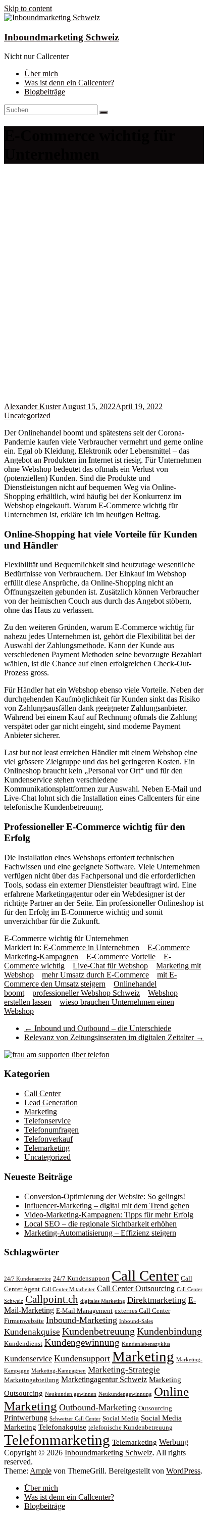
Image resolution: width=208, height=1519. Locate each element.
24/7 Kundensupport (81, 1278)
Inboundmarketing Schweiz (61, 37)
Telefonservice (47, 1120)
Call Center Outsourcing (136, 1288)
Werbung (173, 1442)
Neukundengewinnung (125, 1394)
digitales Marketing (102, 1301)
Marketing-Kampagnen (58, 1371)
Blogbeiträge (44, 91)
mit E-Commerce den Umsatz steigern (90, 979)
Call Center (42, 1093)
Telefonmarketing (57, 1440)
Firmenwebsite (24, 1321)
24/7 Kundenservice (27, 1279)
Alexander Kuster (32, 406)
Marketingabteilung (31, 1380)
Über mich (41, 73)
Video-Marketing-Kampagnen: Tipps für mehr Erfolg (108, 1214)
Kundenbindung (169, 1331)
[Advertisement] (104, 293)
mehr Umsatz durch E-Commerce (95, 974)
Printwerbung (25, 1417)
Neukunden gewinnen (70, 1394)
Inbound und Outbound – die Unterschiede (97, 1028)
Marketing (40, 1111)
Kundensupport (82, 1358)
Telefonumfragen (51, 1129)
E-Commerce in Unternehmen (91, 947)
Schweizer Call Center (74, 1419)
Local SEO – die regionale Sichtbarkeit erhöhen (100, 1223)
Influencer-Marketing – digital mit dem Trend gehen (106, 1205)
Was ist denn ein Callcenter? (69, 82)
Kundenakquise (32, 1332)
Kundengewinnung (82, 1342)
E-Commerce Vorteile (120, 956)
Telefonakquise (62, 1427)
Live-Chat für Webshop (110, 965)
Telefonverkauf (48, 1139)
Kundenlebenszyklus (146, 1344)
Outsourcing (155, 1408)
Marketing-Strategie (124, 1370)
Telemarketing (47, 1148)
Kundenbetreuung (98, 1331)
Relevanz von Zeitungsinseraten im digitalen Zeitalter (114, 1037)
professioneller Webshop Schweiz (86, 993)
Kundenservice (28, 1358)
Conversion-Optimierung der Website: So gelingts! (104, 1196)
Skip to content (28, 8)
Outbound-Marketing (97, 1407)
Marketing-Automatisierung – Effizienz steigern (100, 1233)
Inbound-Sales (136, 1321)
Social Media (120, 1418)
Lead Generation (51, 1102)
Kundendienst (23, 1343)
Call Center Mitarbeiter (68, 1289)
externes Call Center (142, 1310)
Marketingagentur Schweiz (104, 1379)
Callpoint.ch (51, 1299)
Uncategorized (27, 415)
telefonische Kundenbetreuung (130, 1427)
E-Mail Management (84, 1310)
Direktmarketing (156, 1300)
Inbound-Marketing (81, 1320)
